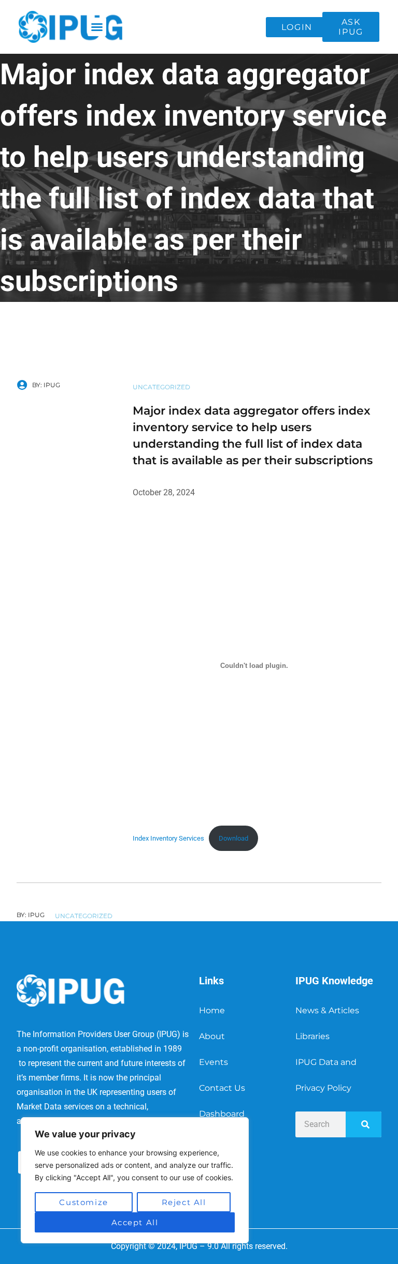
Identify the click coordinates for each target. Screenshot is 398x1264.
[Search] (363, 1124)
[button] (97, 27)
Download (233, 838)
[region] (135, 1180)
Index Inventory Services (168, 838)
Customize (83, 1202)
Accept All (135, 1222)
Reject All (184, 1202)
